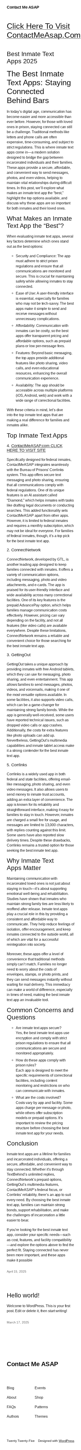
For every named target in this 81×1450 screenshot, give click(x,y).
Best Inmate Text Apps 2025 (30, 57)
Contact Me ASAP (23, 7)
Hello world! (23, 1295)
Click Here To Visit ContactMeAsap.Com (44, 30)
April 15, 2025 (16, 1271)
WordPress (66, 1441)
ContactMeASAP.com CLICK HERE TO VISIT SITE (34, 448)
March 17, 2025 (18, 1322)
